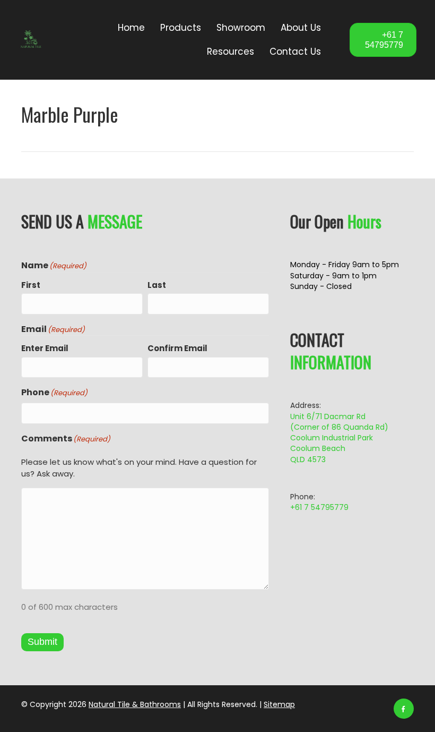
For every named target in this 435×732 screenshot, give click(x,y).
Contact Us (295, 51)
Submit (42, 641)
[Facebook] (404, 709)
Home (131, 27)
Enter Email (44, 348)
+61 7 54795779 (319, 507)
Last (156, 285)
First (30, 285)
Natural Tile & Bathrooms (135, 704)
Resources (230, 51)
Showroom (240, 27)
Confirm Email (177, 348)
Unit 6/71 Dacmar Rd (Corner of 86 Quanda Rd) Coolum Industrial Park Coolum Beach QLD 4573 (339, 438)
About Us (301, 27)
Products (180, 27)
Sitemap (279, 704)
